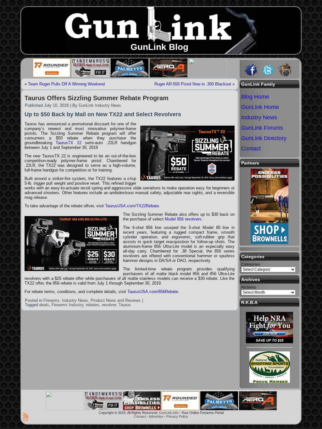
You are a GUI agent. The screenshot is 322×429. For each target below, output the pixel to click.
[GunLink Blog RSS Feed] (25, 417)
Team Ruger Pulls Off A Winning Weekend (66, 84)
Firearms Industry (67, 304)
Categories (250, 264)
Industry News (75, 300)
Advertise (156, 416)
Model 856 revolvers (183, 219)
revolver (109, 304)
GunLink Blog (159, 47)
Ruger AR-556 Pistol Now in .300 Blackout (192, 84)
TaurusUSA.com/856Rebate (152, 291)
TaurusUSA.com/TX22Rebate (132, 206)
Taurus (125, 304)
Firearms (51, 300)
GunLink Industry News (100, 105)
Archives (248, 287)
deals (44, 304)
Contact (140, 416)
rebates (92, 304)
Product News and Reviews (116, 300)
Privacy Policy (177, 416)
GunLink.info (168, 413)
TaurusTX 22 (68, 142)
